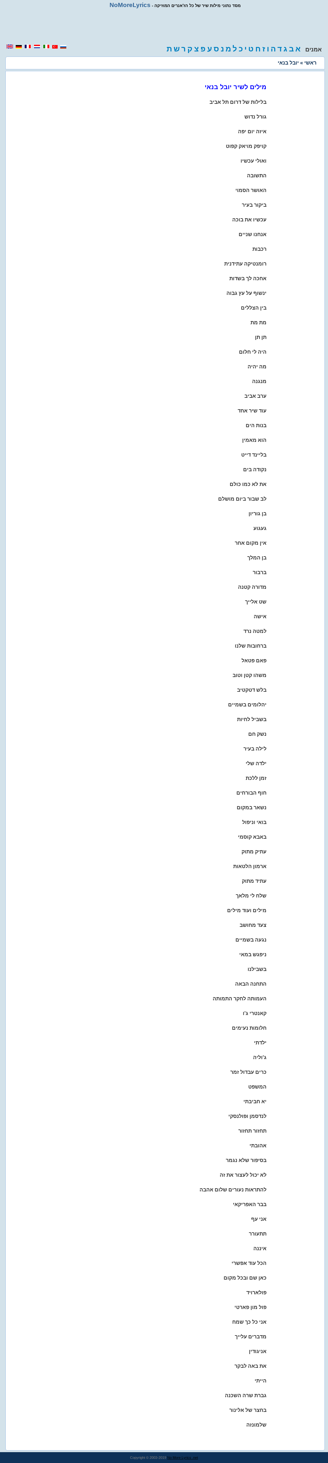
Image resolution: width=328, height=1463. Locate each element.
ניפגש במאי (252, 954)
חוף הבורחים (251, 793)
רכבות (259, 249)
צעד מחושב (253, 925)
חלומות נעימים (249, 1028)
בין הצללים (253, 308)
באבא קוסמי (252, 837)
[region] (164, 26)
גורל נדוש (255, 116)
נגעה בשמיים (250, 940)
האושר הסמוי (250, 190)
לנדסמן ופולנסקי (247, 1116)
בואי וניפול (254, 822)
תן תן (260, 337)
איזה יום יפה (252, 131)
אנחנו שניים (252, 234)
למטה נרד (254, 631)
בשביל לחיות (251, 719)
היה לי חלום (252, 352)
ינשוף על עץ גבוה (246, 293)
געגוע (259, 528)
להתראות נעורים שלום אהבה (233, 1189)
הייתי (260, 1380)
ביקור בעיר (254, 205)
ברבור (259, 572)
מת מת (258, 322)
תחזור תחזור (252, 1131)
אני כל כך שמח (249, 1322)
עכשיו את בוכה (249, 219)
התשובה (256, 175)
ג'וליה (259, 1057)
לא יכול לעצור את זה (243, 1175)
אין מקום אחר (250, 543)
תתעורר (257, 1233)
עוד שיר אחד (252, 410)
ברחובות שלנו (250, 646)
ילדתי (260, 1042)
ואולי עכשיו (253, 161)
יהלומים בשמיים (247, 704)
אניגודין (257, 1351)
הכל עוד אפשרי (249, 1263)
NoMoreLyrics (130, 5)
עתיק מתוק (254, 851)
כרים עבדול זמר (248, 1072)
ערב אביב (255, 396)
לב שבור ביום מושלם (242, 499)
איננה (259, 1248)
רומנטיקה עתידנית (245, 263)
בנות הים (256, 425)
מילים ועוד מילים (246, 910)
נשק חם (257, 734)
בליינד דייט (253, 455)
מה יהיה (257, 366)
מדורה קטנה (252, 587)
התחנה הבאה (250, 984)
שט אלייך (255, 601)
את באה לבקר (250, 1366)
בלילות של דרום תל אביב (237, 102)
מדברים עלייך (250, 1336)
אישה (260, 616)
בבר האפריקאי (249, 1204)
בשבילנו (257, 969)
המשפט (257, 1087)
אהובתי (258, 1145)
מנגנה (259, 381)
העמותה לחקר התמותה (239, 998)
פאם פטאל (254, 660)
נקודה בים (254, 469)
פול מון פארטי (250, 1307)
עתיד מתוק (254, 881)
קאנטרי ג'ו (254, 1013)
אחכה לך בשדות (247, 278)
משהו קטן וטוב (249, 675)
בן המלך (256, 557)
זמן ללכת (256, 778)
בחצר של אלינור (247, 1410)
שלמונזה (256, 1425)
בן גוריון (257, 513)
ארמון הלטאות (249, 866)
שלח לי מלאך (251, 895)
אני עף (258, 1219)
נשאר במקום (251, 807)
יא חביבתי (254, 1101)
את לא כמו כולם (248, 484)
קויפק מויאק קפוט (246, 146)
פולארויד (256, 1292)
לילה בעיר (254, 748)
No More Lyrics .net (182, 1457)
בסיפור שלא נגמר (246, 1160)
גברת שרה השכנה (245, 1395)
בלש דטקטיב (251, 690)
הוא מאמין (254, 440)
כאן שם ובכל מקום (245, 1278)
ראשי (310, 62)
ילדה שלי (256, 763)
